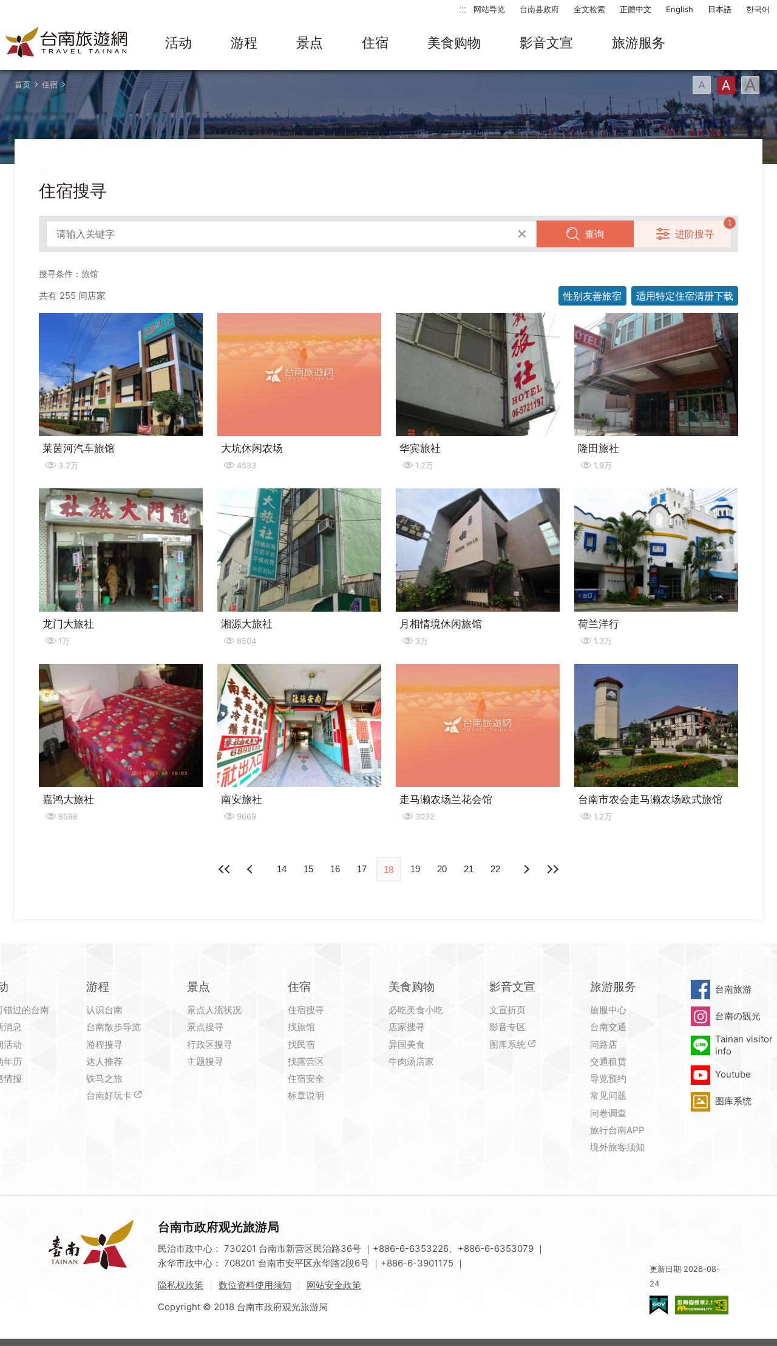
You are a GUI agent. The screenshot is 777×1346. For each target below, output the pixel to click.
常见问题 (608, 1095)
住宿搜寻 (306, 1010)
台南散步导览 (113, 1027)
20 (442, 869)
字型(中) (726, 85)
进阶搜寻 (694, 234)
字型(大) (750, 85)
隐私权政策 (180, 1285)
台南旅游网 (67, 43)
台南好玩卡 (109, 1095)
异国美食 (406, 1044)
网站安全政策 (334, 1285)
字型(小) (702, 85)
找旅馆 (301, 1027)
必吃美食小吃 (415, 1010)
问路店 (603, 1044)
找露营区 (306, 1061)
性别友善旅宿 (592, 296)
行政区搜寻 (209, 1044)
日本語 (719, 9)
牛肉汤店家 (411, 1061)
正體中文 (635, 9)
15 (308, 869)
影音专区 (507, 1027)
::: (462, 9)
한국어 (758, 9)
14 (282, 869)
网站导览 (489, 9)
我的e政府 (659, 1305)
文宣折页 (507, 1010)
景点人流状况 (214, 1010)
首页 (22, 84)
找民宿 (301, 1044)
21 (468, 869)
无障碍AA (701, 1305)
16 (335, 869)
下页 (251, 869)
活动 (178, 42)
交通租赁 (608, 1061)
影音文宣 (546, 42)
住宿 (375, 42)
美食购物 (454, 42)
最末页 (552, 869)
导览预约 (608, 1078)
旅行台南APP (617, 1130)
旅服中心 (608, 1010)
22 (495, 869)
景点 (309, 42)
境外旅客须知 (617, 1147)
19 (415, 869)
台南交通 (608, 1027)
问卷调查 (608, 1113)
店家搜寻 (406, 1027)
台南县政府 (539, 9)
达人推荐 (104, 1061)
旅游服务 (638, 42)
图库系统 (507, 1044)
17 (362, 869)
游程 (244, 42)
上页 (526, 869)
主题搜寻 (205, 1061)
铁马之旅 (104, 1078)
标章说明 (306, 1095)
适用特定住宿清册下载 (684, 296)
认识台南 (104, 1010)
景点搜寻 (205, 1027)
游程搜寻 (104, 1044)
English (679, 9)
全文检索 (589, 9)
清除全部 (522, 234)
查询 (594, 234)
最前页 (224, 869)
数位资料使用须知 (255, 1285)
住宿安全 (306, 1078)
